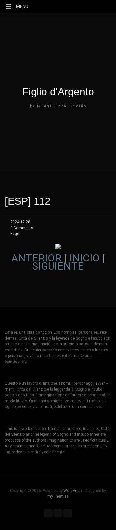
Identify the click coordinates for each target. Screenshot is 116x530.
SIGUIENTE (58, 266)
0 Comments (21, 228)
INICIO (84, 258)
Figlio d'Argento (58, 91)
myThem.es (58, 496)
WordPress (73, 490)
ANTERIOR (36, 258)
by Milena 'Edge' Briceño (58, 106)
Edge (14, 233)
